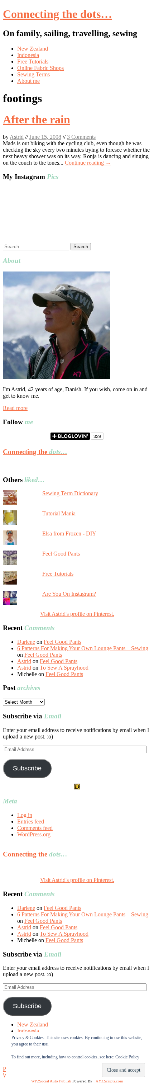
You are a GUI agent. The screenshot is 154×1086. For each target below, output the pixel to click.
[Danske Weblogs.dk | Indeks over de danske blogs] (77, 787)
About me (28, 81)
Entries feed (30, 821)
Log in (24, 815)
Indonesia (28, 55)
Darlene (26, 642)
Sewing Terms (33, 74)
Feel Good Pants (61, 554)
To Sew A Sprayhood (64, 668)
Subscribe (27, 768)
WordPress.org (33, 834)
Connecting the (35, 451)
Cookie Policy (127, 1056)
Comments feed (35, 828)
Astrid (17, 137)
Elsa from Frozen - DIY (69, 533)
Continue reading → (88, 163)
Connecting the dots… (57, 14)
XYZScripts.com (109, 1081)
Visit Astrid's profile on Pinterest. (77, 614)
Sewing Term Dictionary (70, 493)
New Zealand (32, 49)
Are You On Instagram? (69, 594)
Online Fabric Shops (40, 68)
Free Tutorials (32, 61)
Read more (15, 408)
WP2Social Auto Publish (51, 1081)
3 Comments (81, 137)
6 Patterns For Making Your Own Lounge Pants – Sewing (82, 648)
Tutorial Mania (59, 513)
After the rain (36, 119)
